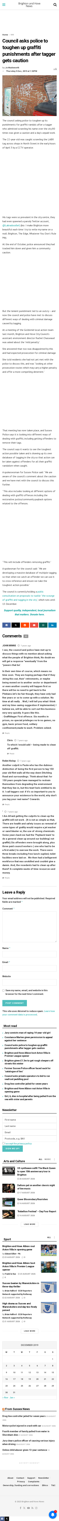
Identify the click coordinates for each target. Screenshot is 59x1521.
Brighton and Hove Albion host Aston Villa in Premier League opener (18, 1266)
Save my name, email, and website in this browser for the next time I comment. (27, 992)
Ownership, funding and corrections (21, 1485)
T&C (53, 1485)
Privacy (21, 1481)
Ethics (45, 1485)
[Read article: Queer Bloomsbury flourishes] (8, 1202)
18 (22, 1379)
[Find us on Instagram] (36, 1508)
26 (29, 1386)
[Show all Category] (54, 1159)
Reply (7, 733)
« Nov (5, 1397)
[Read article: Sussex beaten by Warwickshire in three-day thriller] (49, 1287)
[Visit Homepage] (29, 5)
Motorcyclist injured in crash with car (21, 1425)
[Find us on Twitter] (24, 1508)
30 (6, 1392)
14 (45, 1372)
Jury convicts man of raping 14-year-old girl (28, 1032)
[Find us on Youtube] (28, 1508)
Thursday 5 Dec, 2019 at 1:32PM (21, 71)
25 (22, 1386)
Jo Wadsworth (12, 67)
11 (22, 1372)
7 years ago (26, 646)
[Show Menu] (3, 4)
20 (37, 1379)
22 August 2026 (12, 1298)
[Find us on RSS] (32, 1508)
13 (37, 1372)
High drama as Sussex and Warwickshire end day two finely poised (19, 1307)
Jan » (12, 1397)
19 (29, 1379)
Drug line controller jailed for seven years (26, 1083)
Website (6, 976)
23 (6, 1386)
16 (6, 1379)
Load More (29, 1224)
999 (12, 35)
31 (14, 1392)
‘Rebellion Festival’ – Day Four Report (36, 1211)
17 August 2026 (27, 1193)
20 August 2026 (27, 1179)
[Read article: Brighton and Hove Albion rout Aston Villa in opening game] (49, 1250)
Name (6, 948)
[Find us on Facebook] (20, 1508)
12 (29, 1372)
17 (14, 1379)
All (40, 1159)
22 (53, 1379)
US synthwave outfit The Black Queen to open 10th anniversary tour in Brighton (36, 1171)
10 (14, 1372)
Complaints (33, 1481)
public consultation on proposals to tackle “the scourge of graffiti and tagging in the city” (28, 595)
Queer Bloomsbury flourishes (32, 1199)
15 (53, 1372)
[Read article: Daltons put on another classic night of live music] (8, 1188)
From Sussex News (17, 1409)
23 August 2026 (12, 1257)
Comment (8, 908)
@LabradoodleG (11, 225)
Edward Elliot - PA (12, 1254)
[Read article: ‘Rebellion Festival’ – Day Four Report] (8, 1214)
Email (6, 962)
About (10, 1478)
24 (14, 1386)
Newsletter (43, 1478)
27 (37, 1386)
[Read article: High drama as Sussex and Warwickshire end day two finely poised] (49, 1307)
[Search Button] (55, 4)
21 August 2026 (12, 1321)
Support (31, 1478)
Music (48, 1159)
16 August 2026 (27, 1203)
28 (45, 1386)
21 (45, 1379)
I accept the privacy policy (18, 1143)
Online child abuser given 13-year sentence (24, 1450)
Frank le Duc (10, 1274)
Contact (20, 1478)
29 (53, 1386)
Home (5, 35)
